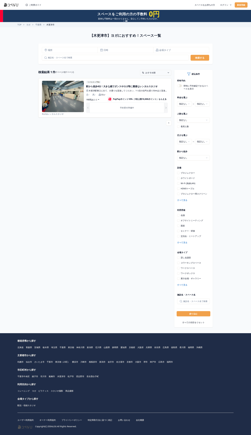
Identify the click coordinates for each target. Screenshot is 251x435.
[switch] (179, 85)
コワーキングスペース (191, 262)
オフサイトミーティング (192, 220)
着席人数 (185, 126)
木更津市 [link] (50, 24)
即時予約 (181, 80)
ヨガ (28, 24)
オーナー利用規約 (48, 420)
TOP (19, 24)
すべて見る (182, 200)
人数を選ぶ (182, 113)
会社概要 (140, 420)
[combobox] (184, 103)
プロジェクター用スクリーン (194, 193)
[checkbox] (178, 126)
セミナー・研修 (188, 230)
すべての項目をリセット (193, 322)
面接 (183, 225)
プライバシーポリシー (72, 420)
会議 (183, 215)
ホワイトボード (188, 178)
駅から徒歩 (182, 151)
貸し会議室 (186, 257)
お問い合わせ (124, 420)
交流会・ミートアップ (191, 236)
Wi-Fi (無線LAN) (188, 183)
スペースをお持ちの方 (205, 4)
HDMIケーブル (187, 188)
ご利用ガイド (35, 4)
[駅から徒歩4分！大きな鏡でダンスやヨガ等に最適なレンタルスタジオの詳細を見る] (104, 97)
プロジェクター (188, 172)
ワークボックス (188, 273)
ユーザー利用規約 (25, 420)
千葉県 (38, 24)
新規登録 (241, 4)
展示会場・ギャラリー (191, 278)
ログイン (224, 4)
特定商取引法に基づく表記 (100, 420)
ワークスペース (188, 268)
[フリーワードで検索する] (44, 58)
